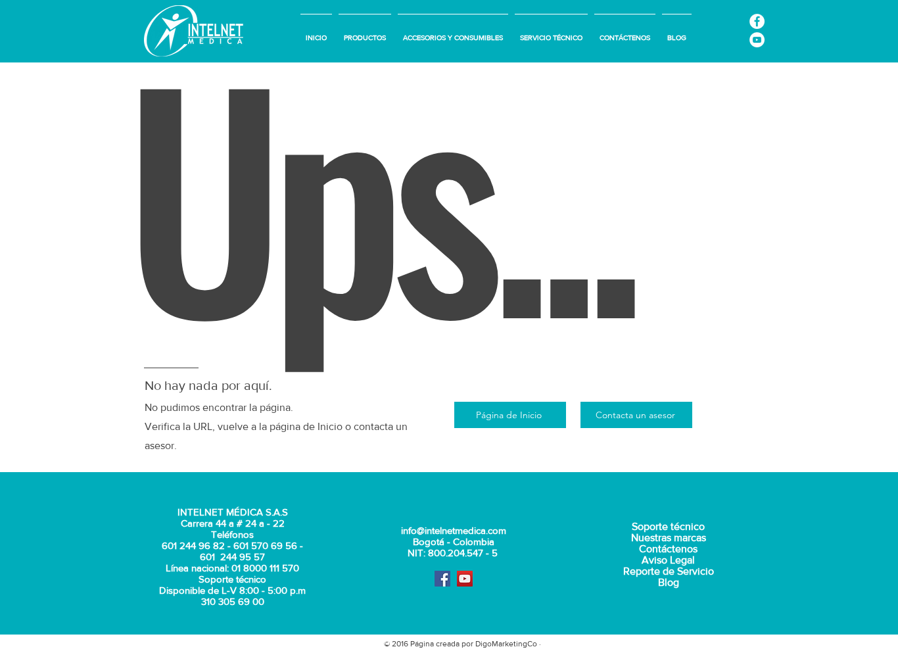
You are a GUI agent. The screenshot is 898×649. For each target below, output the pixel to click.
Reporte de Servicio (668, 571)
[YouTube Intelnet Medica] (757, 39)
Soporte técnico (668, 526)
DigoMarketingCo (506, 643)
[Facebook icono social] (442, 579)
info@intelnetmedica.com (453, 530)
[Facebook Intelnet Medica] (757, 21)
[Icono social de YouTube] (465, 579)
